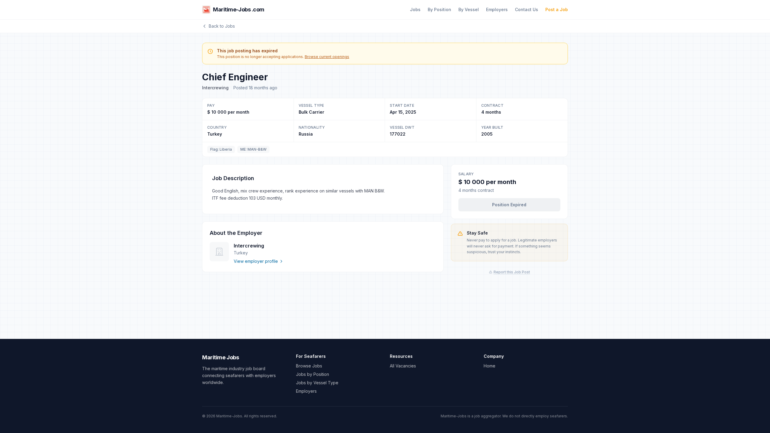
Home (489, 365)
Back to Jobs (222, 26)
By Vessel (468, 9)
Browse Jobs (309, 365)
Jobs (415, 9)
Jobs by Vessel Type (317, 382)
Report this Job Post (512, 272)
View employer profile (256, 261)
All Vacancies (403, 365)
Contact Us (526, 9)
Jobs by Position (312, 374)
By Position (439, 9)
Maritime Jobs (220, 357)
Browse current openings (327, 56)
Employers (497, 9)
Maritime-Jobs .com (238, 9)
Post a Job (556, 9)
